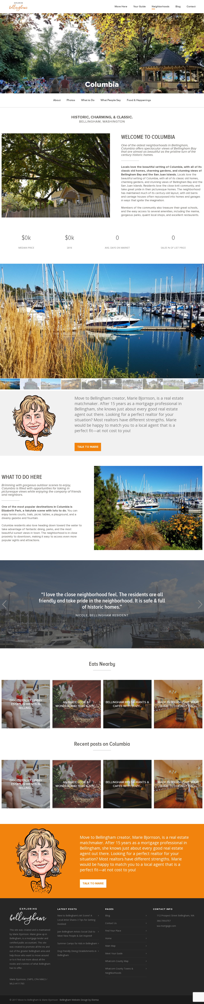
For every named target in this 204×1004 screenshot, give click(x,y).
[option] (102, 321)
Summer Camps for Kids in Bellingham (77, 943)
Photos (71, 100)
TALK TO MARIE (87, 447)
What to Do (88, 100)
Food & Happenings (139, 100)
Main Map (110, 945)
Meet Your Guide (114, 953)
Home (108, 938)
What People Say (111, 100)
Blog (178, 6)
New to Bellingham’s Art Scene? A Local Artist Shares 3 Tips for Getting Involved (76, 919)
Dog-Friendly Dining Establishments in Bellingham (76, 953)
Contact (191, 6)
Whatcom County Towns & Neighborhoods (119, 970)
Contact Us (111, 923)
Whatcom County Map (116, 961)
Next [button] (199, 604)
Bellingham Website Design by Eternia (79, 999)
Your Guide (139, 6)
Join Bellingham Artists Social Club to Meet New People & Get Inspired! (76, 933)
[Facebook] (191, 1000)
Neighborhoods (160, 6)
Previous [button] (4, 604)
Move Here (121, 6)
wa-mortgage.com (166, 925)
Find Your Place (113, 930)
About (57, 100)
